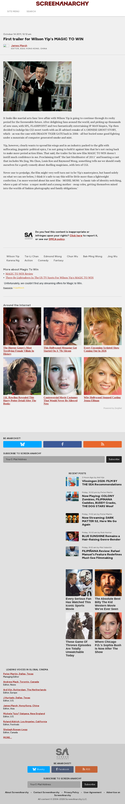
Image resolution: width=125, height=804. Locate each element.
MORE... (7, 737)
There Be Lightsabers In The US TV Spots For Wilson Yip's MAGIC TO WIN (50, 277)
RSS (88, 769)
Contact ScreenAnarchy (46, 792)
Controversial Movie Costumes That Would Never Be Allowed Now (61, 400)
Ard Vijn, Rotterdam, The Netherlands (24, 689)
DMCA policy (57, 239)
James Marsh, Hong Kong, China (21, 705)
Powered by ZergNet (113, 408)
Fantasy (58, 260)
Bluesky (41, 769)
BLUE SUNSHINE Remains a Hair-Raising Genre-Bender (101, 537)
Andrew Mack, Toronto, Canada (21, 681)
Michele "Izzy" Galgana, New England (24, 713)
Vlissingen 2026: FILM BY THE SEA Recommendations (102, 482)
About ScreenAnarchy (16, 792)
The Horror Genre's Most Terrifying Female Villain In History (18, 350)
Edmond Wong (53, 256)
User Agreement (93, 792)
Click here (76, 235)
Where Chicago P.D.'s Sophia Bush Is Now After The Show (108, 647)
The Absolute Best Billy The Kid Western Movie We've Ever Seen (107, 604)
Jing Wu (112, 256)
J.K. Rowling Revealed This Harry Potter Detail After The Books (19, 400)
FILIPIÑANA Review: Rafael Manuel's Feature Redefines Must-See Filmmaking (102, 554)
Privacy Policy (71, 792)
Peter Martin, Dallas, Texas (18, 673)
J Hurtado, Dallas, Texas (16, 697)
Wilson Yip (13, 256)
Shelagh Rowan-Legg (15, 729)
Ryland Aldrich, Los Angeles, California (25, 721)
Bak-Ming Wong (92, 256)
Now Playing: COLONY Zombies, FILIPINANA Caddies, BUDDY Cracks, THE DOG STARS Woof (99, 501)
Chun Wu (72, 256)
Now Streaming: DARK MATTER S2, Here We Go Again (99, 521)
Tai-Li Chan (32, 256)
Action (29, 260)
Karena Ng (13, 260)
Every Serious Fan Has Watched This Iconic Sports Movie (78, 604)
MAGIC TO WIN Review (19, 273)
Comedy (43, 260)
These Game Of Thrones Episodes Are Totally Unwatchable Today (78, 648)
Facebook (64, 769)
